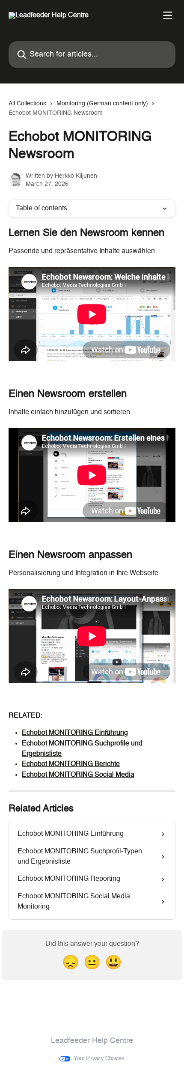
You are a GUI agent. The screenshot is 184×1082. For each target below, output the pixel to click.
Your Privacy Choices (99, 1058)
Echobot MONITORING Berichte (71, 764)
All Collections (27, 104)
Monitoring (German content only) (102, 104)
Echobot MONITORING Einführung (75, 733)
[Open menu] (167, 15)
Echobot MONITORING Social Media (78, 775)
